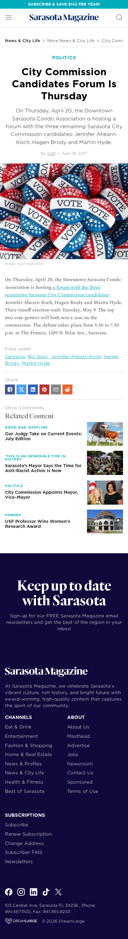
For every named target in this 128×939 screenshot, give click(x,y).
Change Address (24, 843)
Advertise (78, 745)
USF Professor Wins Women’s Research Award (37, 524)
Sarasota (15, 356)
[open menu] (8, 18)
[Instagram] (21, 895)
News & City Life (22, 41)
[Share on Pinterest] (44, 389)
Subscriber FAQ (23, 852)
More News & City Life (70, 41)
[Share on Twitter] (21, 389)
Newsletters (19, 861)
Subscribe (16, 824)
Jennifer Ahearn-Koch (76, 356)
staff (51, 153)
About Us (78, 726)
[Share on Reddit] (67, 389)
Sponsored (80, 782)
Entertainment (21, 736)
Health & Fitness (24, 782)
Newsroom (80, 763)
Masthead (78, 736)
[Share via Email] (56, 389)
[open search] (119, 18)
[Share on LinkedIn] (33, 389)
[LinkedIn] (33, 895)
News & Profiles (23, 763)
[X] (58, 895)
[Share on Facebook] (10, 389)
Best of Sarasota (24, 791)
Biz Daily (38, 356)
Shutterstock (30, 264)
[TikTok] (46, 895)
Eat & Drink (18, 726)
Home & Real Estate (28, 754)
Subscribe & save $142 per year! (64, 4)
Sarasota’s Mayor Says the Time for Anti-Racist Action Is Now (43, 468)
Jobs (72, 754)
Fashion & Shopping (28, 745)
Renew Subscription (28, 834)
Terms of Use (82, 791)
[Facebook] (8, 895)
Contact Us (80, 772)
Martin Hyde (36, 363)
